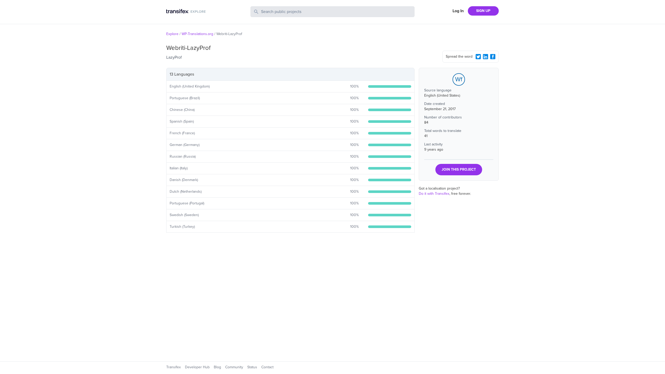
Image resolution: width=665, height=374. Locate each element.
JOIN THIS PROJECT (459, 169)
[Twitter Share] (478, 56)
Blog (217, 367)
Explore (172, 34)
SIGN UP (483, 11)
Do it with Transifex (434, 193)
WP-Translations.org (197, 34)
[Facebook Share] (492, 56)
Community (234, 367)
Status (252, 367)
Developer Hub (197, 367)
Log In (458, 11)
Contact (267, 367)
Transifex (173, 367)
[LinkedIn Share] (485, 56)
